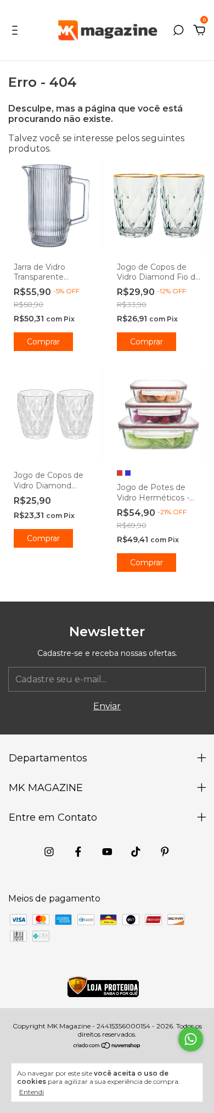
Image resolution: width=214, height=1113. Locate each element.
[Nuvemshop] (107, 1046)
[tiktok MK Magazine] (136, 852)
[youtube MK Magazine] (107, 852)
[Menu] (16, 30)
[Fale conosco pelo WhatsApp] (190, 1039)
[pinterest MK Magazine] (165, 852)
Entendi (31, 1092)
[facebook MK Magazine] (78, 852)
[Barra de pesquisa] (178, 30)
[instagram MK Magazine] (49, 852)
